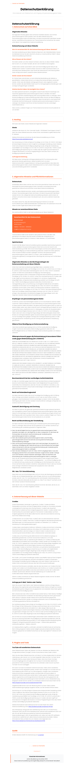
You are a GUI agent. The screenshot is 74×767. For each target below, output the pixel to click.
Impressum (37, 751)
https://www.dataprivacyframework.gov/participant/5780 (28, 721)
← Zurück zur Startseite (38, 746)
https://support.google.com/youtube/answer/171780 (27, 682)
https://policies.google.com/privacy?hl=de (40, 706)
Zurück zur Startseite (18, 3)
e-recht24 (41, 735)
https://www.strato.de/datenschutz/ (22, 139)
